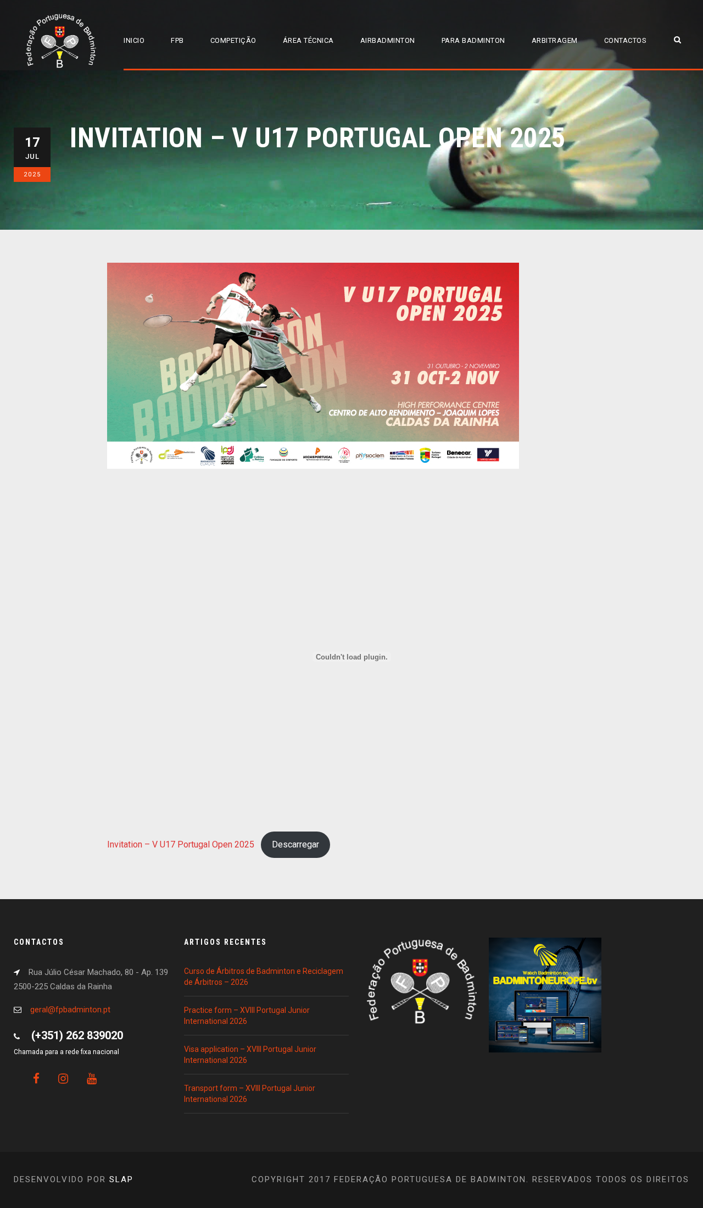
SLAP (121, 1179)
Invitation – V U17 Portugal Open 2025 (180, 844)
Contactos (625, 40)
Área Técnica (308, 40)
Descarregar (295, 844)
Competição (233, 40)
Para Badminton (473, 40)
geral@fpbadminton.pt (70, 1010)
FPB (177, 40)
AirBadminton (387, 40)
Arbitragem (555, 40)
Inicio (134, 40)
